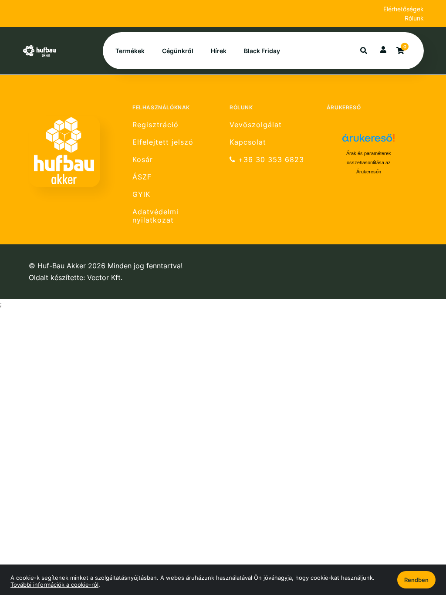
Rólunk (414, 18)
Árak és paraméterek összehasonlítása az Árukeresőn (368, 162)
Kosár (142, 160)
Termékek (130, 50)
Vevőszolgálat (256, 124)
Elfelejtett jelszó (162, 142)
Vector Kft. (104, 278)
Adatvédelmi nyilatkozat (155, 216)
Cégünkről (177, 50)
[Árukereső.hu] (368, 141)
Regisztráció (155, 124)
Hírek (218, 50)
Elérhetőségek (403, 9)
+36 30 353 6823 (270, 160)
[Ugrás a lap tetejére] (419, 542)
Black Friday (262, 50)
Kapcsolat (248, 142)
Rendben (416, 579)
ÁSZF (142, 177)
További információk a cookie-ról (54, 584)
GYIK (141, 194)
